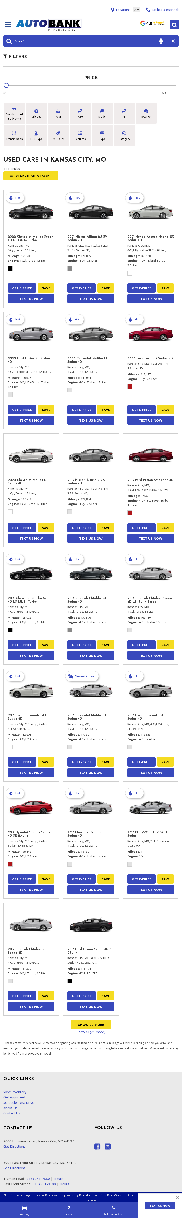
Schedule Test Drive (18, 1102)
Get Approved (14, 1097)
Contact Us (11, 1113)
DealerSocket (115, 1195)
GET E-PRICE (22, 288)
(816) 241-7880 (38, 1178)
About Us (10, 1108)
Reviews (152, 24)
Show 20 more (91, 1024)
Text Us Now (160, 1206)
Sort (33, 176)
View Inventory (14, 1092)
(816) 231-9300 (44, 1184)
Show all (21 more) (91, 1032)
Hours (58, 1178)
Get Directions (14, 1146)
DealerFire (85, 1195)
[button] (174, 24)
